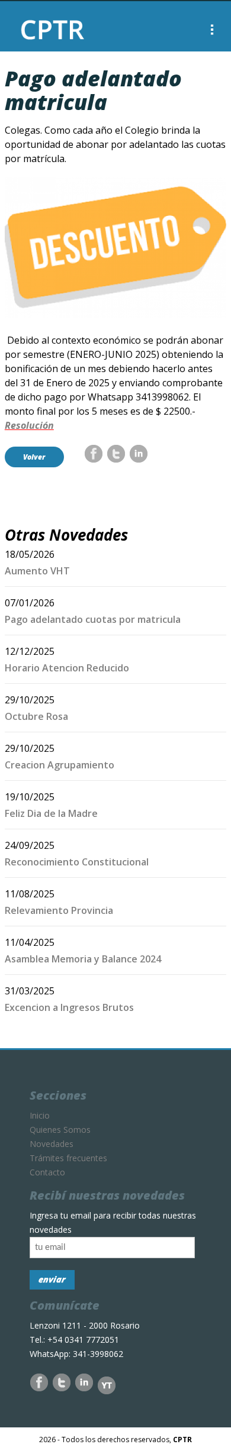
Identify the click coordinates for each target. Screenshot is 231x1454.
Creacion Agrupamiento (59, 764)
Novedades (51, 1143)
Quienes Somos (60, 1129)
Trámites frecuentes (68, 1158)
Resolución (29, 425)
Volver (34, 457)
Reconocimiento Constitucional (77, 861)
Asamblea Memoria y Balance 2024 (83, 958)
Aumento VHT (37, 570)
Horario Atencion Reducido (67, 667)
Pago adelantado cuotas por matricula (93, 619)
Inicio (40, 1115)
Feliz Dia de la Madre (51, 813)
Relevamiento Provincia (59, 910)
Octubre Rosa (36, 716)
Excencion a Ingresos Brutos (69, 1007)
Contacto (47, 1172)
